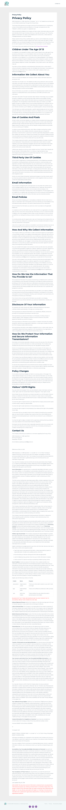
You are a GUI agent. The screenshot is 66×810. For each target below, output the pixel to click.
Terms (45, 803)
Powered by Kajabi (57, 803)
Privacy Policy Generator (42, 46)
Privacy (50, 803)
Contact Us (57, 3)
